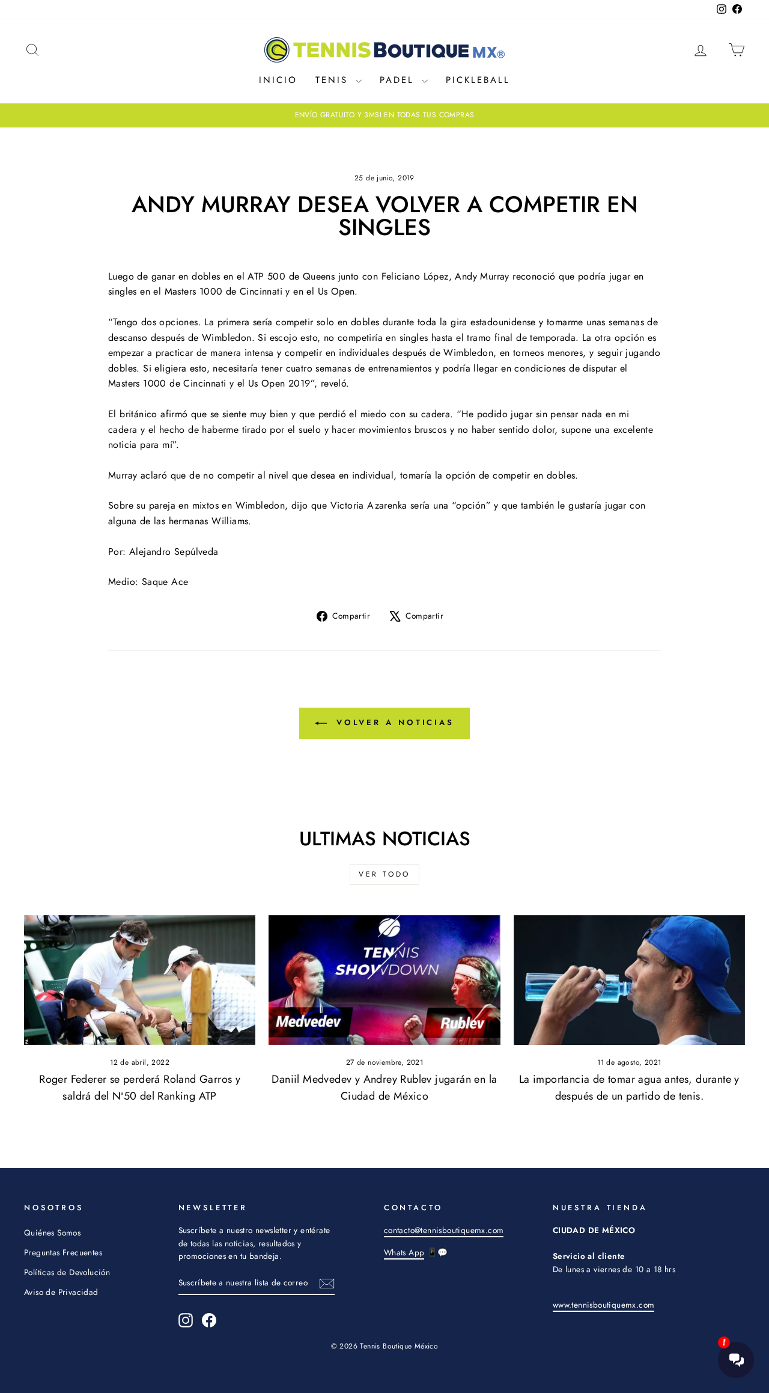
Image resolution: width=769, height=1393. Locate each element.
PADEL (399, 80)
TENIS (334, 80)
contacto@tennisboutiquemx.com (444, 1230)
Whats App (404, 1252)
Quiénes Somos (52, 1232)
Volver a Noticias (393, 722)
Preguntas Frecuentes (63, 1252)
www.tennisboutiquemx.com (604, 1305)
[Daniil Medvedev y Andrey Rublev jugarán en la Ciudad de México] (384, 980)
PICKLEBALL (478, 80)
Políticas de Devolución (67, 1272)
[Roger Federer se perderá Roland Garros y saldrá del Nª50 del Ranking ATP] (139, 980)
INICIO (278, 80)
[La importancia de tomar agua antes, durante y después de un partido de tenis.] (629, 980)
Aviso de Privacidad (61, 1292)
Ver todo (384, 874)
